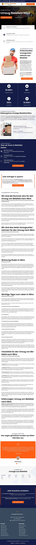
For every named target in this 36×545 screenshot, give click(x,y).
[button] (21, 4)
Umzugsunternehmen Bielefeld (13, 541)
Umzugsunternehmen (17, 514)
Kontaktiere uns (7, 224)
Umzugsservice (19, 267)
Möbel (19, 209)
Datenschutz (22, 543)
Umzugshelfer (4, 384)
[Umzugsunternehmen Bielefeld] (9, 4)
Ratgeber (12, 543)
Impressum (17, 543)
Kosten (27, 373)
